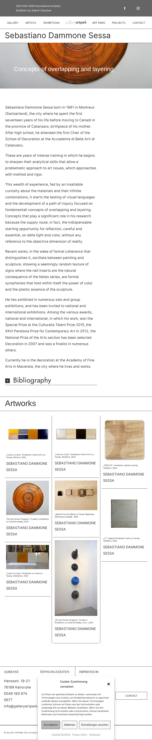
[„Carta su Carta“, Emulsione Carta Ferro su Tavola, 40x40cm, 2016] (76, 420)
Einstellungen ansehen (94, 724)
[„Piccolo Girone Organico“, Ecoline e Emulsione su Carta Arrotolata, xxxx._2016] (76, 542)
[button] (108, 684)
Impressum (94, 734)
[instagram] (138, 8)
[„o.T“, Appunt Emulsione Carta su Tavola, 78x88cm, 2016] (124, 493)
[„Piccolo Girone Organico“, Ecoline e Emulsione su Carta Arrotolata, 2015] (27, 482)
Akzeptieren (51, 724)
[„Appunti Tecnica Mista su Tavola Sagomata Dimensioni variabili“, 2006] (76, 482)
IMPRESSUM (88, 672)
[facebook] (124, 8)
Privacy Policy (79, 734)
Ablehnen (69, 724)
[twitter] (131, 8)
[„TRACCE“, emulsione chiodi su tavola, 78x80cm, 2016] (124, 420)
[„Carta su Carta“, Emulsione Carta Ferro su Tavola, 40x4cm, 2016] (27, 420)
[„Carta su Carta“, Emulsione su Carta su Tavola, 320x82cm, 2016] (27, 547)
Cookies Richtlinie (61, 734)
